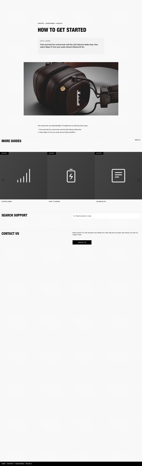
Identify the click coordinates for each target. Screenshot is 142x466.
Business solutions (104, 4)
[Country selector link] (137, 4)
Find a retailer (124, 4)
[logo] (7, 7)
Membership (115, 4)
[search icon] (127, 9)
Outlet (132, 4)
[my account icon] (130, 9)
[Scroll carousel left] (3, 180)
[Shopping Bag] (134, 9)
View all (137, 140)
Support (122, 9)
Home (3, 463)
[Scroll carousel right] (138, 180)
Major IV (59, 23)
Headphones (50, 23)
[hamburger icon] (137, 9)
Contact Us (82, 242)
